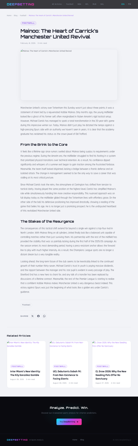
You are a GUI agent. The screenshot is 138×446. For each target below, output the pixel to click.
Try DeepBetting (67, 421)
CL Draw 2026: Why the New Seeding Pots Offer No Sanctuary (111, 375)
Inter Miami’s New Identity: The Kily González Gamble (25, 373)
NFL (87, 4)
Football (69, 4)
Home (9, 15)
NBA (79, 4)
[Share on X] (32, 316)
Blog (15, 15)
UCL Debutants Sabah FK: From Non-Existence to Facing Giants (67, 375)
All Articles (57, 4)
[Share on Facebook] (38, 316)
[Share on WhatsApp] (44, 316)
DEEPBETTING (20, 4)
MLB (94, 4)
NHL (102, 4)
